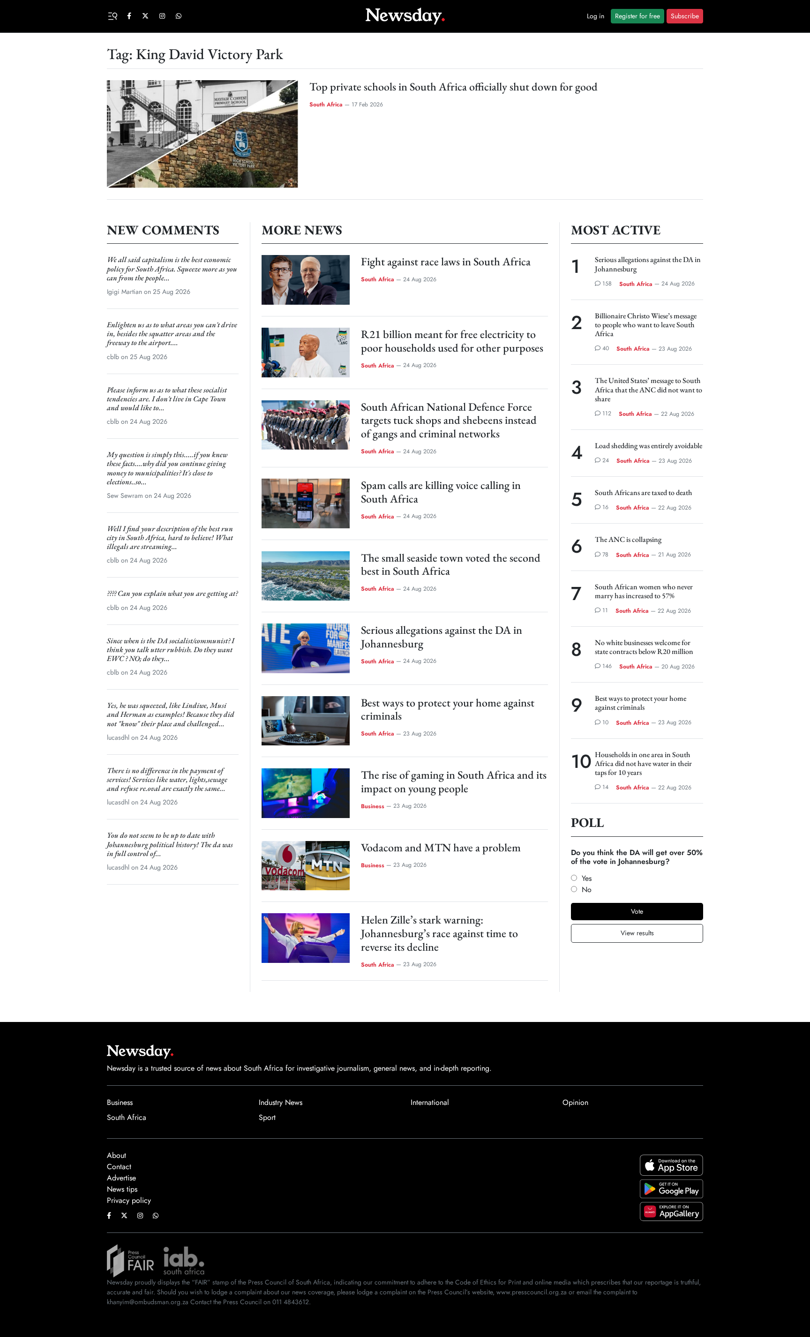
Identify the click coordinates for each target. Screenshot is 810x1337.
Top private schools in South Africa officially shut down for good (453, 86)
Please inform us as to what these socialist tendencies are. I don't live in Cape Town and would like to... (167, 399)
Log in (595, 16)
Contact (119, 1166)
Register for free (637, 16)
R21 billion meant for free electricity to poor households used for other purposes (452, 341)
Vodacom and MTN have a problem (441, 847)
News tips (122, 1189)
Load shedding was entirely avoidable (648, 446)
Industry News (280, 1102)
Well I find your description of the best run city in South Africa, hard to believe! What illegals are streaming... (170, 537)
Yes (587, 878)
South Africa (326, 104)
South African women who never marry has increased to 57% (644, 591)
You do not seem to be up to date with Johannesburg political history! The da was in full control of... (170, 844)
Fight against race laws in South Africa (446, 261)
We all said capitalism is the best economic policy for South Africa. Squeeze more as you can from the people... (172, 268)
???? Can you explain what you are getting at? (172, 593)
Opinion (575, 1102)
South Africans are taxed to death (643, 492)
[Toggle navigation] (114, 15)
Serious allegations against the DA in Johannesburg (441, 637)
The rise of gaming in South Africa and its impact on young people (454, 781)
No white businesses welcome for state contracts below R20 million (644, 647)
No (587, 889)
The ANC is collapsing (628, 539)
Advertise (121, 1177)
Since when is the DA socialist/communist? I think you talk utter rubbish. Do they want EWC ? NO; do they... (170, 649)
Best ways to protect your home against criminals (447, 709)
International (430, 1102)
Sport (267, 1117)
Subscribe (685, 16)
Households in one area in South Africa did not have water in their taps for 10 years (643, 763)
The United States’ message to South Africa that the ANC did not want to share (648, 389)
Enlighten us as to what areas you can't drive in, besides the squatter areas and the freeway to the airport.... (172, 333)
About (116, 1155)
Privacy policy (129, 1200)
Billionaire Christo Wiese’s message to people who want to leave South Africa (646, 324)
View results (637, 933)
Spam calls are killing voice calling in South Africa (441, 492)
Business (372, 806)
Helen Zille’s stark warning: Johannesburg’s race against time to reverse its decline (439, 933)
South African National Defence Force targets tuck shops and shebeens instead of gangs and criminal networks (449, 420)
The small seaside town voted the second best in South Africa (450, 564)
